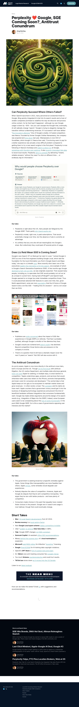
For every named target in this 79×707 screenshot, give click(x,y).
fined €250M (25, 547)
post (35, 263)
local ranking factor (37, 522)
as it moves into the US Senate (44, 560)
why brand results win (43, 231)
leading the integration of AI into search (34, 266)
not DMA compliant (43, 532)
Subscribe (71, 3)
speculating (41, 283)
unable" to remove (26, 529)
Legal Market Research (22, 3)
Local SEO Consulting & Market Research (32, 686)
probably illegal (52, 554)
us (39, 587)
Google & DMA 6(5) (37, 3)
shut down (29, 138)
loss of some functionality (51, 401)
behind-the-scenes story (29, 538)
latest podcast (26, 565)
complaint (48, 386)
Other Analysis (25, 690)
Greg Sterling (21, 31)
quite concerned (32, 336)
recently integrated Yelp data (56, 150)
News (13, 14)
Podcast (24, 692)
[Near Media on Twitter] (64, 3)
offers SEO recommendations (48, 535)
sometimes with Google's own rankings (26, 150)
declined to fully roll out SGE (22, 271)
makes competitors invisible (50, 526)
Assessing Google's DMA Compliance (31, 688)
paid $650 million (29, 544)
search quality (45, 345)
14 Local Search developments (30, 519)
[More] (46, 3)
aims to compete (42, 153)
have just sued (17, 374)
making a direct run (44, 148)
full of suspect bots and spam (42, 551)
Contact (24, 696)
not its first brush (44, 369)
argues (27, 486)
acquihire (49, 544)
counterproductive (36, 557)
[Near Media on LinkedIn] (61, 3)
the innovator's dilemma (21, 133)
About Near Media (26, 694)
